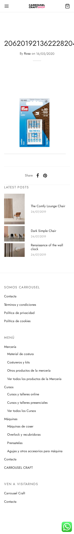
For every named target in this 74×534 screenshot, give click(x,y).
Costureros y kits (18, 362)
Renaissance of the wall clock (47, 247)
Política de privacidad (19, 312)
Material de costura (20, 354)
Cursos (8, 387)
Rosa (27, 54)
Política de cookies (17, 321)
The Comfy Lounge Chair (48, 206)
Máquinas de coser (20, 426)
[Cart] (67, 6)
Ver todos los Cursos (21, 410)
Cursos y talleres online (23, 394)
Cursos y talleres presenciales (27, 402)
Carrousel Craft (14, 493)
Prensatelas (14, 443)
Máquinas (10, 419)
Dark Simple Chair (43, 230)
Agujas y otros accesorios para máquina (34, 451)
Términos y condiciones (20, 304)
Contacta (10, 296)
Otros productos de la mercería (29, 370)
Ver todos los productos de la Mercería (34, 379)
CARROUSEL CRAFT (18, 467)
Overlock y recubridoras (23, 434)
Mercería (10, 346)
